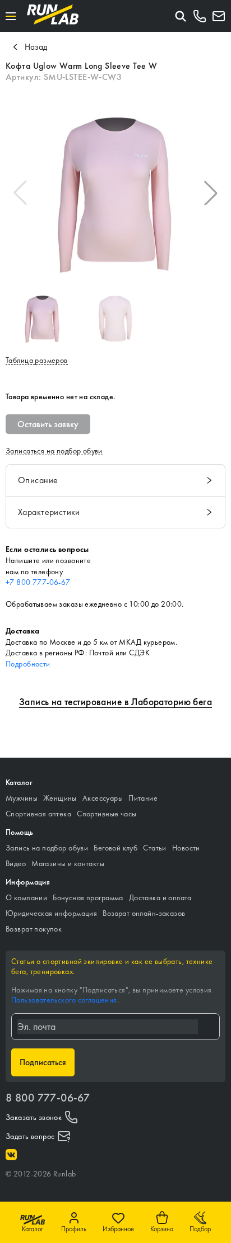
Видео (16, 863)
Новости (186, 848)
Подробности (28, 664)
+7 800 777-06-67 (38, 582)
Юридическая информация (51, 913)
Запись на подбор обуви (47, 848)
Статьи (155, 848)
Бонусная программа (88, 897)
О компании (26, 897)
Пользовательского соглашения (64, 1000)
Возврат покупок (34, 929)
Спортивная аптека (38, 814)
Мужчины (22, 798)
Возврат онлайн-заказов (144, 913)
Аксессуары (102, 798)
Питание (143, 798)
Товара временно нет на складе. (61, 396)
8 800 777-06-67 (48, 1097)
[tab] (115, 480)
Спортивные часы (106, 814)
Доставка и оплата (160, 897)
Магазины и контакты (67, 863)
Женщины (60, 798)
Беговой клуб (115, 848)
